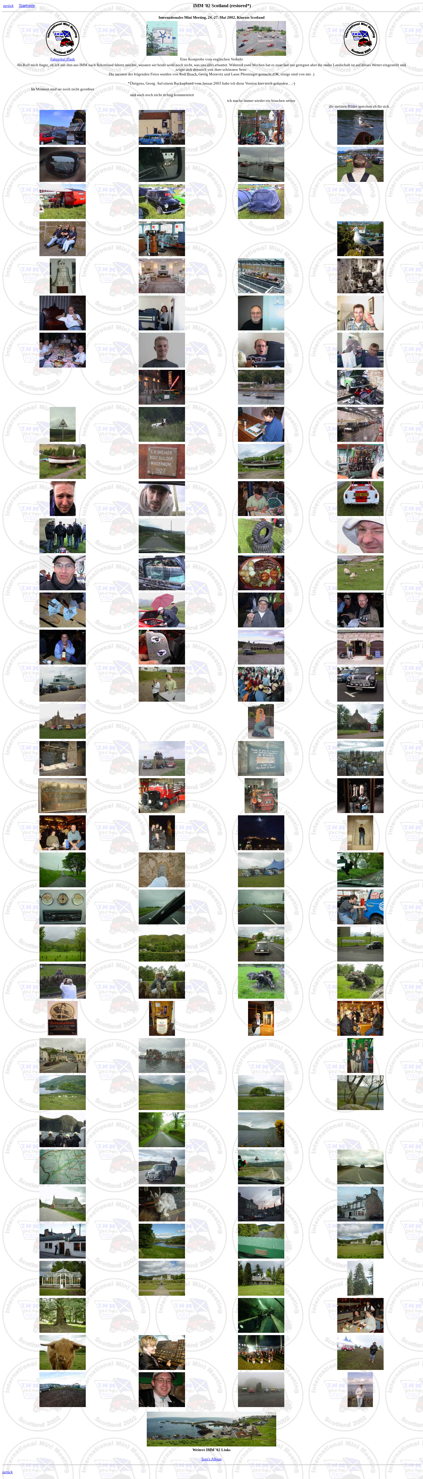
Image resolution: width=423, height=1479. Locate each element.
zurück (8, 5)
